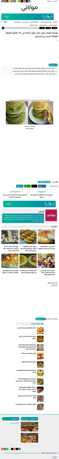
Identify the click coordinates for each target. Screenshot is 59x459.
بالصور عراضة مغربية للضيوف (28, 361)
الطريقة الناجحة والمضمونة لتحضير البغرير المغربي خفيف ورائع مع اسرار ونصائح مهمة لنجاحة (27, 347)
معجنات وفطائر (43, 25)
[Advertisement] (29, 51)
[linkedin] (15, 1)
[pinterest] (5, 1)
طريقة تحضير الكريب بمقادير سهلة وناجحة (26, 404)
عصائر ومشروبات (53, 25)
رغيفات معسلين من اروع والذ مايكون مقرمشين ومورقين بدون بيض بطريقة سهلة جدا (34, 68)
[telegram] (19, 1)
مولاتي (39, 182)
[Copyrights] (55, 457)
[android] (10, 1)
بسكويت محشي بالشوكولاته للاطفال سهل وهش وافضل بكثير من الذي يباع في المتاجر (34, 71)
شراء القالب (49, 1)
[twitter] (27, 1)
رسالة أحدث (55, 319)
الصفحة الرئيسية (40, 319)
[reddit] (12, 1)
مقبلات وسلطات (34, 25)
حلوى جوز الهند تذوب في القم (28, 353)
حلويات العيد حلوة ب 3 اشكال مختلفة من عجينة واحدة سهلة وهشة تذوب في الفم (35, 74)
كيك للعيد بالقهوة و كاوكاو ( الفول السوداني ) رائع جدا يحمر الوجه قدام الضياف (27, 389)
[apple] (7, 1)
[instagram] (2, 1)
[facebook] (29, 1)
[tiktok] (22, 1)
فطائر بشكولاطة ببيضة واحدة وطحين (27, 328)
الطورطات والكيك (34, 22)
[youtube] (24, 1)
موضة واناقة (17, 22)
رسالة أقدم (49, 319)
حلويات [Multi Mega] (46, 22)
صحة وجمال (25, 22)
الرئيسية (55, 1)
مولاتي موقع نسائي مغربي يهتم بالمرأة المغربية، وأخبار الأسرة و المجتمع (21, 453)
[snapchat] (17, 1)
